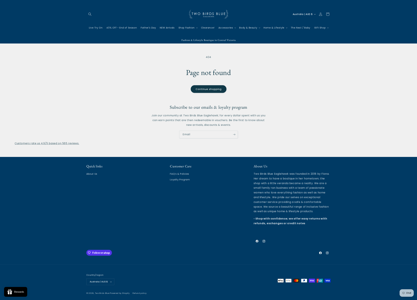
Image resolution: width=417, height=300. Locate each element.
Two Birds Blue (102, 293)
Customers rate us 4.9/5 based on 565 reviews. (47, 143)
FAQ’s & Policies (179, 174)
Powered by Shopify (120, 293)
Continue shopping (209, 89)
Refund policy (139, 293)
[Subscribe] (234, 134)
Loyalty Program (180, 179)
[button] (89, 14)
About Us (91, 174)
